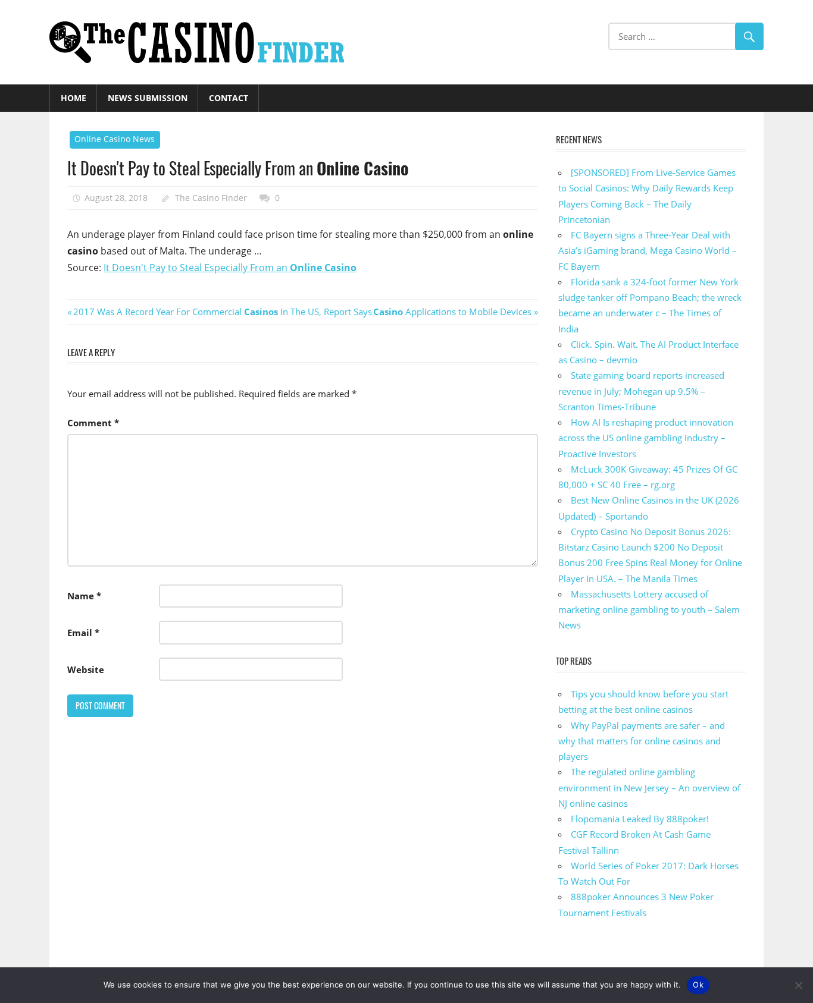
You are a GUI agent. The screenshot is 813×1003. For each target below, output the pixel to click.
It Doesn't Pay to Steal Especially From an (230, 267)
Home (73, 97)
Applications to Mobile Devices (452, 311)
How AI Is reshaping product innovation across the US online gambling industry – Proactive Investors (645, 438)
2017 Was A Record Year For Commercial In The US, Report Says (222, 311)
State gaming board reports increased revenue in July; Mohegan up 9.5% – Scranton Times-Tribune (641, 391)
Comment (93, 423)
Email (83, 633)
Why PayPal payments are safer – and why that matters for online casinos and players (641, 741)
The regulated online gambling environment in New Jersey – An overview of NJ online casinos (649, 787)
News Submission (147, 97)
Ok (698, 984)
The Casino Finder (211, 197)
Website (85, 669)
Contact (228, 97)
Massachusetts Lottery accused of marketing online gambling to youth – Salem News (649, 609)
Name (84, 596)
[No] (798, 985)
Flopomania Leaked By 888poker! (640, 819)
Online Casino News (114, 138)
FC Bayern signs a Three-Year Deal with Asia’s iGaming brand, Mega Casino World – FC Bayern (647, 250)
